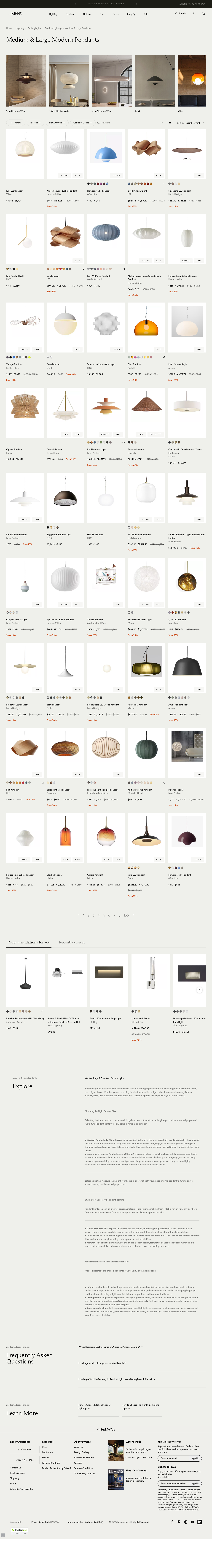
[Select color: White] (176, 184)
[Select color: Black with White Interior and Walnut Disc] (132, 868)
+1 (164, 183)
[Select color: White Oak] (179, 184)
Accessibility (16, 1522)
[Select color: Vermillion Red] (98, 184)
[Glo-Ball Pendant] (106, 491)
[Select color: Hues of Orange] (91, 442)
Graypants (52, 793)
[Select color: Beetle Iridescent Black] (7, 357)
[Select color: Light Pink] (104, 269)
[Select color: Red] (148, 184)
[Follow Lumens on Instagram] (186, 1522)
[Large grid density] (170, 122)
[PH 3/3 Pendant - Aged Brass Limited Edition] (187, 491)
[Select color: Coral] (101, 269)
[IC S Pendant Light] (25, 232)
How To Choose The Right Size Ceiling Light (140, 1406)
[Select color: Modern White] (104, 442)
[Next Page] (133, 915)
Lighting (20, 28)
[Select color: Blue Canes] (91, 782)
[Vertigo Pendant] (25, 321)
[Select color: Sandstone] (148, 782)
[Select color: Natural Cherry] (141, 184)
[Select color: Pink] (135, 357)
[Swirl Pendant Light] (146, 147)
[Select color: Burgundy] (98, 269)
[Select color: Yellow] (151, 184)
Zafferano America (15, 1022)
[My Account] (194, 14)
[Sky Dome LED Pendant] (187, 147)
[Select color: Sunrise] (151, 782)
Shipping (14, 1478)
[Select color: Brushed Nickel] (173, 442)
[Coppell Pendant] (65, 406)
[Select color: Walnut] (173, 184)
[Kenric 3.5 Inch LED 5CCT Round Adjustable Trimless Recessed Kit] (67, 973)
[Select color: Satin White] (94, 1011)
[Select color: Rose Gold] (20, 697)
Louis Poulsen (93, 453)
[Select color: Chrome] (10, 269)
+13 (123, 442)
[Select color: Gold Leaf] (29, 1011)
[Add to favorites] (10, 175)
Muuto (171, 368)
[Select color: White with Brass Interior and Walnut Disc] (135, 868)
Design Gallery (81, 1452)
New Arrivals (55, 122)
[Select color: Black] (169, 184)
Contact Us (15, 1467)
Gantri (50, 368)
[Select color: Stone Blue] (95, 184)
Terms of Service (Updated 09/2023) (85, 1522)
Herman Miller (54, 194)
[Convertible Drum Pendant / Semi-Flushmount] (187, 406)
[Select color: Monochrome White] (98, 442)
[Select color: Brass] (7, 269)
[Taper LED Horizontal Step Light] (109, 973)
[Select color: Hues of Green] (101, 442)
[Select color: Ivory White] (135, 184)
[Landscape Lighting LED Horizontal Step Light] (192, 973)
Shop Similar (27, 176)
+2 (83, 268)
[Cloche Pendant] (65, 831)
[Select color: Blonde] (48, 782)
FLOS (8, 279)
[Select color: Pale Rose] (132, 527)
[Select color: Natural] (51, 782)
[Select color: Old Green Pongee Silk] (141, 697)
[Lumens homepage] (14, 14)
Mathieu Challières (96, 623)
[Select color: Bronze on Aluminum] (177, 1011)
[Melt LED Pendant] (187, 576)
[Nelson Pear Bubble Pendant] (25, 831)
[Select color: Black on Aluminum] (174, 1011)
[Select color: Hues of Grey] (110, 442)
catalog (144, 1478)
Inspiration (47, 1452)
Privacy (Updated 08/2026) (45, 1522)
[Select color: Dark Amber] (129, 697)
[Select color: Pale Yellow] (138, 527)
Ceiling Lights (34, 28)
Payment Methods (51, 1463)
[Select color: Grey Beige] (91, 184)
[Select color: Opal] (129, 527)
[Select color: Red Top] (10, 612)
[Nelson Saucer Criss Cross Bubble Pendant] (146, 232)
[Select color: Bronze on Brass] (181, 1011)
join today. (141, 1452)
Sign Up (195, 1458)
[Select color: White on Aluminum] (187, 1011)
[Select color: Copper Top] (7, 612)
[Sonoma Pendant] (146, 406)
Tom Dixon (173, 623)
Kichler (9, 453)
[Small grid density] (162, 122)
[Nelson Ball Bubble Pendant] (65, 576)
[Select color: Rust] (57, 527)
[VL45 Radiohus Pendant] (146, 491)
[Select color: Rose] (182, 697)
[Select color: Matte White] (48, 697)
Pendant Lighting (53, 28)
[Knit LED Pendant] (25, 147)
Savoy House (53, 453)
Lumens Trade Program (192, 4)
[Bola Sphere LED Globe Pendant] (106, 661)
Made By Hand (94, 279)
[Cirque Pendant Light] (25, 576)
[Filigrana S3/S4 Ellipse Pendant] (106, 746)
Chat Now (26, 1449)
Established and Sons (97, 793)
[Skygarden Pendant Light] (65, 491)
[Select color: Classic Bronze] (176, 442)
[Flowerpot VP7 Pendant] (106, 147)
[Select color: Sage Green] (129, 357)
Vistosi (131, 708)
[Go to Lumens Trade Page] (116, 1450)
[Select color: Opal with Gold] (182, 612)
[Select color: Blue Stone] (95, 269)
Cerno (131, 878)
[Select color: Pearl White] (107, 269)
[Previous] (75, 4)
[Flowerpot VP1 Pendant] (187, 831)
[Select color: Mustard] (169, 868)
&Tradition (92, 194)
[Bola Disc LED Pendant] (25, 661)
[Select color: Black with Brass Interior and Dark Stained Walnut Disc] (129, 868)
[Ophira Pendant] (25, 406)
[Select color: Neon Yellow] (29, 357)
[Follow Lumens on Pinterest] (179, 1522)
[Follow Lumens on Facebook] (172, 1522)
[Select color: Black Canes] (88, 782)
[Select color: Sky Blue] (138, 357)
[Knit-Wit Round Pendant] (146, 746)
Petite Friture (12, 368)
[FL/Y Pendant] (146, 321)
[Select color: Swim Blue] (107, 184)
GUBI (49, 708)
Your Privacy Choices (84, 1473)
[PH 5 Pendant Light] (106, 406)
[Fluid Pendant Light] (187, 321)
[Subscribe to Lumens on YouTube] (193, 1522)
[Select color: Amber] (148, 357)
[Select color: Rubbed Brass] (139, 1011)
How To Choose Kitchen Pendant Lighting (94, 1406)
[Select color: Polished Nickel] (136, 1011)
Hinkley (93, 1022)
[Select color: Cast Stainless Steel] (184, 1011)
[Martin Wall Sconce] (150, 973)
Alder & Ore (137, 1022)
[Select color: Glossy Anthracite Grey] (54, 697)
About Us (78, 1447)
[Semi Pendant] (65, 661)
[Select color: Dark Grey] (14, 1011)
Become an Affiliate (84, 1457)
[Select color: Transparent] (141, 357)
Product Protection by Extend (56, 1468)
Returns (13, 1483)
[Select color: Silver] (88, 269)
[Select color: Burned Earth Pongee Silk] (138, 697)
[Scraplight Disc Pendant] (65, 746)
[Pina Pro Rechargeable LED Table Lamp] (25, 973)
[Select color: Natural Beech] (138, 184)
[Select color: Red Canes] (95, 782)
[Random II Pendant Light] (146, 576)
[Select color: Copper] (17, 357)
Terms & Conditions (83, 1468)
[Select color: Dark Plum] (104, 184)
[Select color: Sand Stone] (110, 269)
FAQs (44, 1447)
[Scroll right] (198, 81)
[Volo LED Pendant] (146, 831)
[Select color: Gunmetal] (17, 697)
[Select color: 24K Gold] (17, 269)
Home (9, 28)
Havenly (132, 453)
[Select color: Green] (20, 357)
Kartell (131, 368)
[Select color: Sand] (26, 1011)
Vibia (8, 194)
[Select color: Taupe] (185, 697)
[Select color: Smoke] (169, 612)
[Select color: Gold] (51, 527)
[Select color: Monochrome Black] (107, 442)
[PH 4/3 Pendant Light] (25, 491)
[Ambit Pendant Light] (187, 661)
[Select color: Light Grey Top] (17, 612)
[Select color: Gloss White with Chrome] (14, 697)
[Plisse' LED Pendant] (146, 661)
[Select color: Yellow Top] (14, 612)
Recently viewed (72, 942)
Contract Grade (81, 122)
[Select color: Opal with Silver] (185, 612)
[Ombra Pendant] (106, 831)
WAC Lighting (55, 1025)
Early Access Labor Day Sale (112, 4)
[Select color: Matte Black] (88, 184)
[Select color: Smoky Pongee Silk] (135, 697)
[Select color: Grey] (132, 184)
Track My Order (17, 1473)
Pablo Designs (175, 194)
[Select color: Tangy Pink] (101, 184)
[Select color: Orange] (145, 184)
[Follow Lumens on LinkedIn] (199, 1522)
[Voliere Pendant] (106, 576)
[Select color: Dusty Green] (173, 697)
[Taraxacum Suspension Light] (106, 321)
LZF (129, 194)
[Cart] (204, 14)
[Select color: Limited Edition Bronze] (26, 357)
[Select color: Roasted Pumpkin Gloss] (70, 697)
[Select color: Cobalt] (14, 357)
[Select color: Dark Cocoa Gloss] (63, 697)
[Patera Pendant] (187, 746)
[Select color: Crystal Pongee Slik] (132, 697)
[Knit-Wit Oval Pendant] (106, 232)
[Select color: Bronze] (188, 612)
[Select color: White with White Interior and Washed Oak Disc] (138, 868)
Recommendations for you (29, 942)
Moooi (131, 623)
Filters (18, 122)
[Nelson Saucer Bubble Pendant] (65, 147)
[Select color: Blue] (129, 184)
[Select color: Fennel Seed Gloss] (67, 697)
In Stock (34, 122)
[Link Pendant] (65, 232)
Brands (45, 1457)
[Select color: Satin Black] (97, 1011)
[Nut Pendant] (25, 746)
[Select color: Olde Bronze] (179, 442)
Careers (78, 1463)
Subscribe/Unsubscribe (21, 1489)
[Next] (136, 4)
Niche (50, 878)
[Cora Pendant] (65, 321)
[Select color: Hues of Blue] (95, 442)
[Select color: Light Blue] (179, 697)
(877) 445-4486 (26, 1459)
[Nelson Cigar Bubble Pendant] (187, 232)
